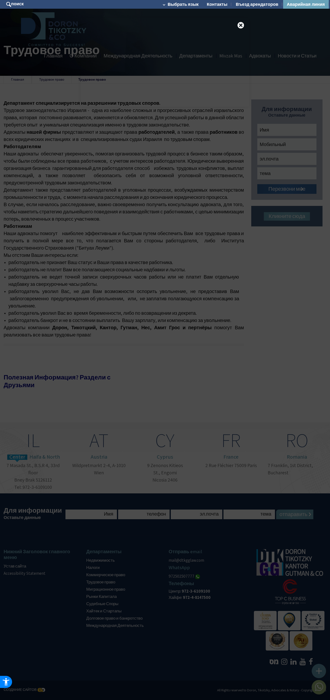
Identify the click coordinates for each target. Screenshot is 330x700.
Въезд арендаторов (257, 4)
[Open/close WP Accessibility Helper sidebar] (6, 682)
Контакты (217, 4)
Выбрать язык (183, 4)
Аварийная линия (306, 4)
